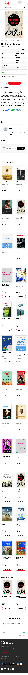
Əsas (2, 40)
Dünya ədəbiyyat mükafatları (5, 657)
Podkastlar (3, 661)
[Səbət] (25, 3)
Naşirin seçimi (18, 655)
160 (17, 62)
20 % (17, 65)
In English (12, 40)
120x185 (18, 57)
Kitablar (6, 40)
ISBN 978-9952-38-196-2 (20, 54)
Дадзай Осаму (5, 46)
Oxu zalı (3, 655)
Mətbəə (3, 660)
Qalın (17, 60)
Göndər (21, 148)
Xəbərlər (17, 656)
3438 (17, 67)
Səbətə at (15, 83)
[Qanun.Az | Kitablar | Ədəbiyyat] (7, 3)
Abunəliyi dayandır (21, 635)
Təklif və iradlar (4, 652)
